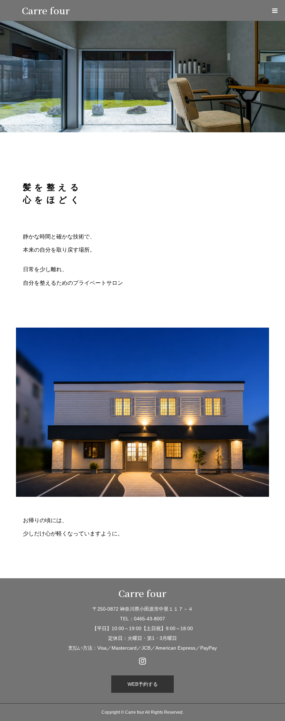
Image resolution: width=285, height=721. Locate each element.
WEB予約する (143, 684)
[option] (142, 76)
